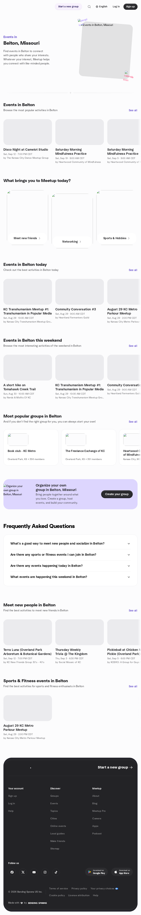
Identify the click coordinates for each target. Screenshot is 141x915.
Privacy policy (79, 888)
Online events (58, 826)
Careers (96, 818)
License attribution (79, 895)
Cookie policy (57, 895)
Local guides (57, 833)
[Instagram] (45, 872)
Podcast (97, 833)
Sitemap (54, 849)
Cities (53, 818)
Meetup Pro (99, 811)
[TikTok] (56, 872)
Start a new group (113, 767)
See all (133, 110)
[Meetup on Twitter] (23, 872)
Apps (95, 826)
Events (54, 803)
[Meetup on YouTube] (34, 872)
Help (11, 811)
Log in (11, 803)
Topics (54, 811)
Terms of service (58, 888)
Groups (54, 796)
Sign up (12, 796)
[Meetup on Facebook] (12, 872)
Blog (94, 803)
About (95, 796)
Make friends (57, 841)
